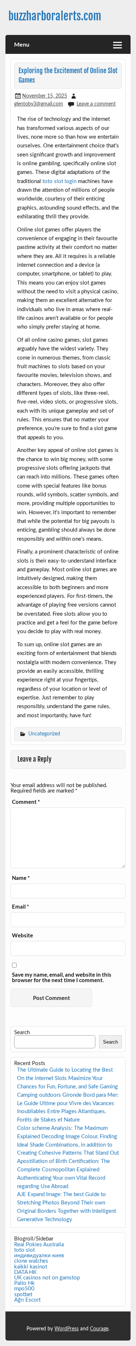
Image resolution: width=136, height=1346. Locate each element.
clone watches (31, 1261)
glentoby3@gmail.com (38, 104)
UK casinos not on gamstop (47, 1278)
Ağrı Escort (27, 1300)
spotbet (23, 1294)
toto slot (24, 1250)
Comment (26, 802)
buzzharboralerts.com (54, 16)
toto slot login (59, 181)
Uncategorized (44, 733)
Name (21, 878)
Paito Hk (24, 1283)
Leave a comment (96, 104)
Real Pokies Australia (39, 1244)
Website (22, 935)
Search (22, 1032)
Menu (21, 44)
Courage (99, 1328)
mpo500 (24, 1288)
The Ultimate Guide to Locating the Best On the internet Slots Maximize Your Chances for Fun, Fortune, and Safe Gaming (67, 1078)
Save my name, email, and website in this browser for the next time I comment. (61, 977)
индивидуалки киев (39, 1255)
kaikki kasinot (30, 1267)
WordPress (66, 1328)
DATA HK (25, 1272)
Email (20, 906)
